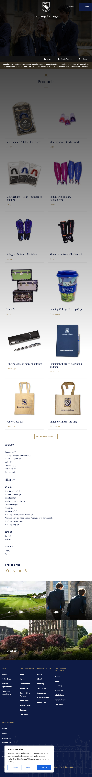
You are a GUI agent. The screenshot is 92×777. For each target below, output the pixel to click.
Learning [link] (40, 683)
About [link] (4, 674)
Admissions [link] (24, 700)
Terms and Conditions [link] (6, 692)
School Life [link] (41, 688)
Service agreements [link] (7, 685)
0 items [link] (84, 59)
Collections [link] (6, 679)
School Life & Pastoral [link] (25, 694)
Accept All (44, 768)
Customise (14, 768)
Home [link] (22, 679)
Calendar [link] (23, 710)
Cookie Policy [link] (57, 767)
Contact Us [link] (24, 714)
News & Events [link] (25, 705)
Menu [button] (87, 7)
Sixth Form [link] (24, 688)
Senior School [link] (25, 683)
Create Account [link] (66, 59)
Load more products (46, 436)
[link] (46, 10)
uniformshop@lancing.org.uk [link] (77, 66)
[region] (29, 759)
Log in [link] (49, 59)
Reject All (29, 768)
